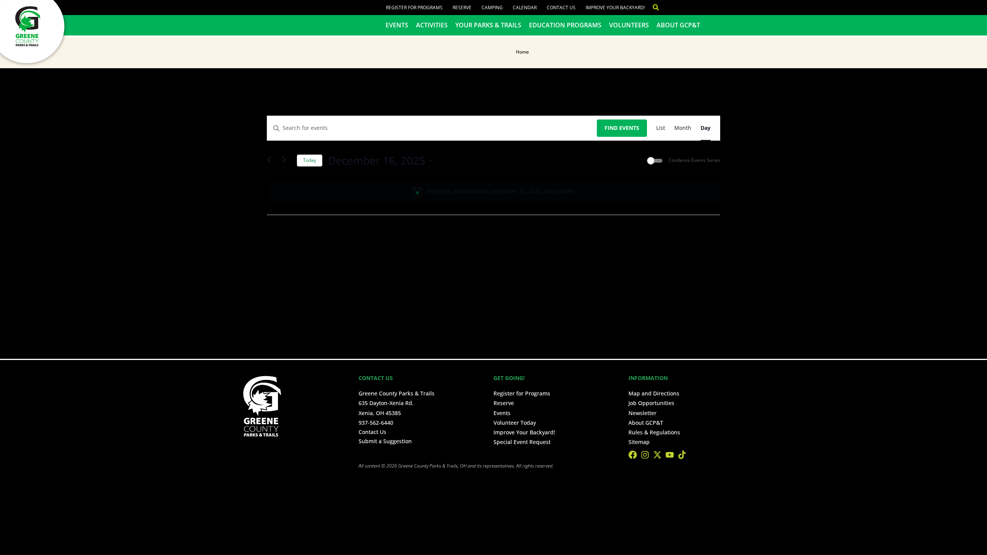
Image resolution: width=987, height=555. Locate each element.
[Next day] (286, 160)
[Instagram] (645, 455)
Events (397, 25)
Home (522, 52)
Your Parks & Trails (488, 25)
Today (309, 160)
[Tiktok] (682, 455)
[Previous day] (271, 160)
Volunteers (629, 25)
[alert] (495, 191)
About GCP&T (678, 25)
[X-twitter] (657, 455)
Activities (432, 25)
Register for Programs (414, 7)
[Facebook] (632, 455)
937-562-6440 (376, 422)
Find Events (622, 127)
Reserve (462, 7)
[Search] (652, 7)
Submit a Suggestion (385, 441)
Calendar (525, 7)
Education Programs (565, 25)
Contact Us (561, 7)
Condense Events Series (694, 160)
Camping (492, 7)
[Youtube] (669, 455)
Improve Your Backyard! (615, 7)
